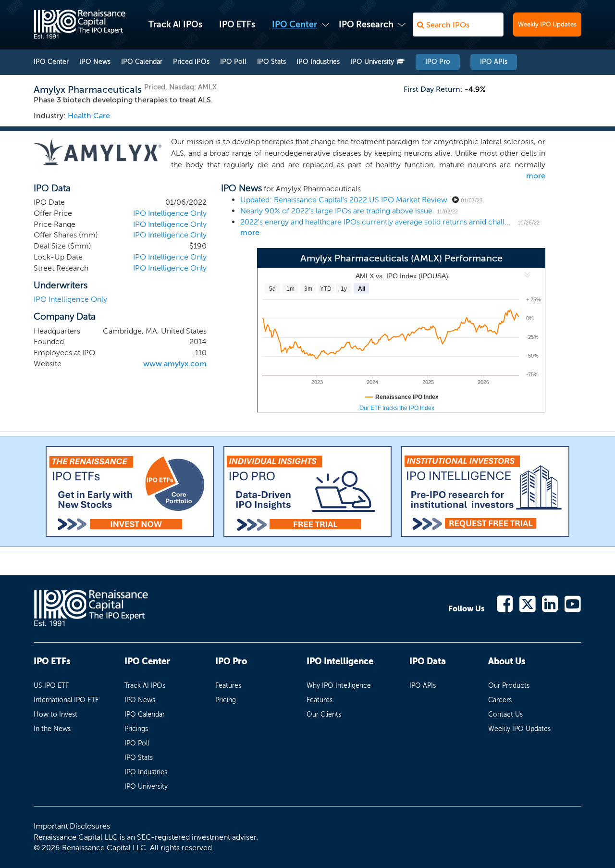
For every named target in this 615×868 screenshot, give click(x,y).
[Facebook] (505, 603)
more (535, 175)
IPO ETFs (237, 24)
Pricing (225, 700)
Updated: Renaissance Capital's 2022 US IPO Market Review (343, 199)
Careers (500, 700)
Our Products (508, 686)
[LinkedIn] (550, 603)
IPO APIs (493, 62)
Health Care (89, 115)
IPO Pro (437, 62)
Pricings (136, 729)
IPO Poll (233, 62)
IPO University (372, 62)
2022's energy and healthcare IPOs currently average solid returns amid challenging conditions (403, 221)
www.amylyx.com (175, 363)
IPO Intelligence (340, 661)
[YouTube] (573, 603)
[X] (527, 603)
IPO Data (427, 661)
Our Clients (324, 714)
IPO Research (366, 24)
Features (228, 686)
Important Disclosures (72, 826)
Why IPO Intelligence (339, 686)
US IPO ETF (51, 686)
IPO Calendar (141, 62)
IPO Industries (318, 62)
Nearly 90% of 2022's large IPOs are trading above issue (336, 210)
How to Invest (55, 714)
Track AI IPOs (175, 24)
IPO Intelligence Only (170, 213)
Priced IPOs (191, 62)
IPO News (95, 62)
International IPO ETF (66, 700)
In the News (52, 729)
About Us (506, 661)
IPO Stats (271, 62)
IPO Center (294, 24)
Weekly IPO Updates (547, 24)
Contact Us (505, 714)
